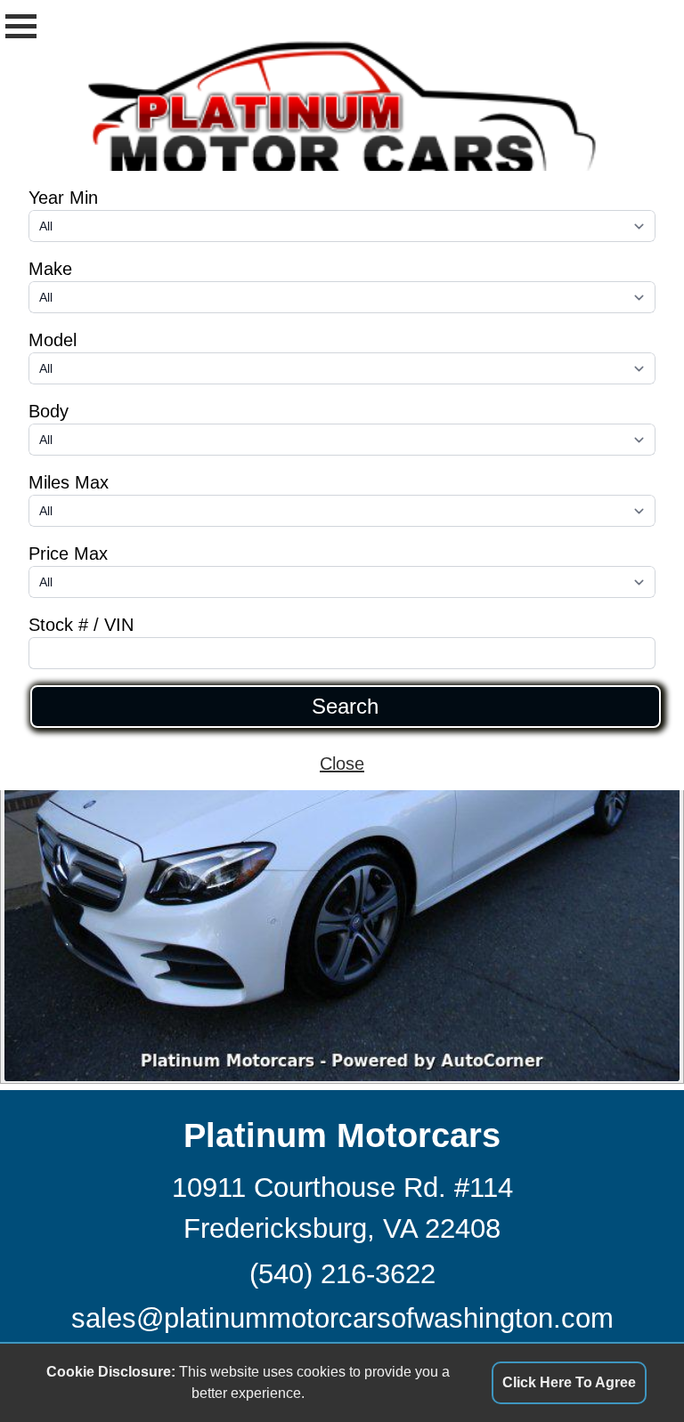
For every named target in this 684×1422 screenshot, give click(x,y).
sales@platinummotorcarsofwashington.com (342, 1318)
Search (345, 706)
